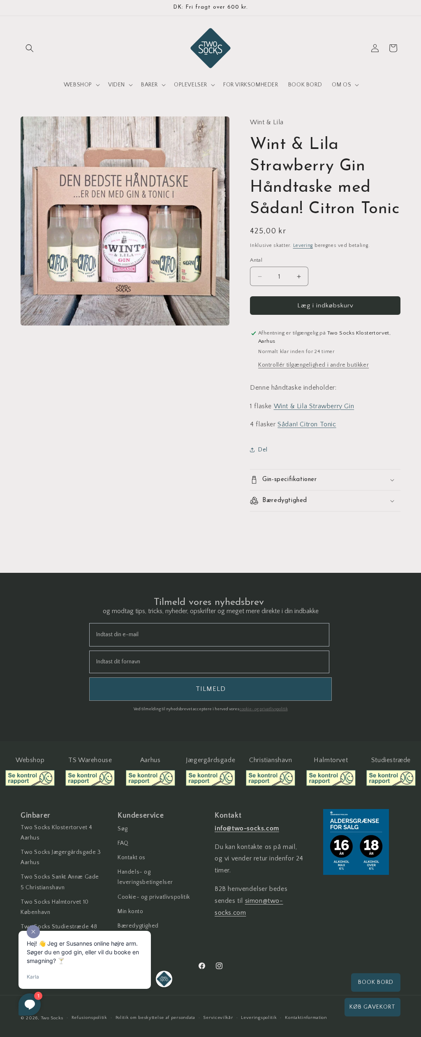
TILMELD (282, 608)
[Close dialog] (347, 414)
